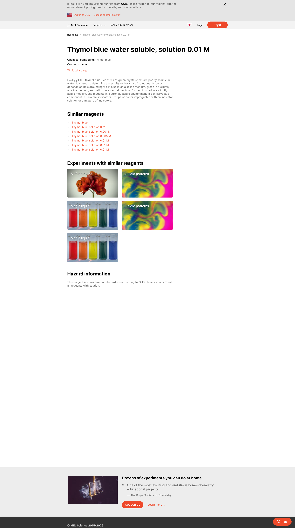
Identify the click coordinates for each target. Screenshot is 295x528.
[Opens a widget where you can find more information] (282, 522)
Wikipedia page (77, 70)
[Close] (224, 4)
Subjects (97, 25)
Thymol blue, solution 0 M (88, 127)
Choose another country (107, 14)
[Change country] (189, 25)
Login (200, 25)
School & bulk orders (121, 24)
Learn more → (157, 504)
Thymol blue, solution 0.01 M (90, 140)
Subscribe (132, 504)
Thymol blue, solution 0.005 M (91, 136)
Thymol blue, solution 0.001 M (91, 131)
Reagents (72, 34)
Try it (217, 25)
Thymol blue (80, 122)
